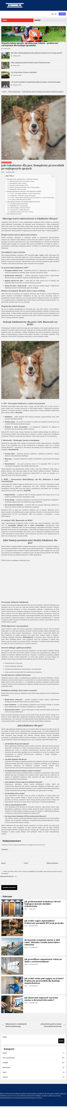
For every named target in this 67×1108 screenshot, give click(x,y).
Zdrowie (5, 1077)
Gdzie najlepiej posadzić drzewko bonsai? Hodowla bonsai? (30, 63)
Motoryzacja (6, 1067)
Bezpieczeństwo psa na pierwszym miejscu (22, 181)
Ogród (4, 1072)
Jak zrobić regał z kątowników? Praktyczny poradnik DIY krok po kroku (44, 921)
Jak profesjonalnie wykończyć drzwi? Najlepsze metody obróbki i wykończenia (42, 903)
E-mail (26, 863)
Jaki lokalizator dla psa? (14, 214)
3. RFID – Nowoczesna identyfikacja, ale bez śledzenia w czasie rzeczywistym (32, 198)
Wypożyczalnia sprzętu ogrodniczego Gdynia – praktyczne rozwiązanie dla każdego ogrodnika (29, 44)
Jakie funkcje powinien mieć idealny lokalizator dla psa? (23, 202)
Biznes (5, 1053)
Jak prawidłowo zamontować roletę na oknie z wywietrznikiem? (43, 960)
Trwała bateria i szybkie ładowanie (19, 210)
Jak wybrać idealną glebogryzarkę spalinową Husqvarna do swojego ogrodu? (36, 53)
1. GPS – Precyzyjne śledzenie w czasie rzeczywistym (25, 193)
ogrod (4, 20)
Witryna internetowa (52, 863)
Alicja (2, 172)
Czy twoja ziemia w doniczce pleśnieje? (24, 72)
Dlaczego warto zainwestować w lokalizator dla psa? (22, 179)
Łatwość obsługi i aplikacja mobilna (20, 208)
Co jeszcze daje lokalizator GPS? (19, 185)
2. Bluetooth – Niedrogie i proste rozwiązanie (23, 196)
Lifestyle (5, 1063)
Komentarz (5, 849)
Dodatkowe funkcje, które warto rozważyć (21, 212)
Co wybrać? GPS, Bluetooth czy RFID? (20, 200)
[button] (52, 176)
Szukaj (5, 1037)
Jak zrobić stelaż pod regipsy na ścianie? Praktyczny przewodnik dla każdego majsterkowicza (44, 980)
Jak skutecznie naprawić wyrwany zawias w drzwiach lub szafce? (41, 998)
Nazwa (3, 863)
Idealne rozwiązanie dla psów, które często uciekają (24, 187)
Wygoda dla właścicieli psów (18, 189)
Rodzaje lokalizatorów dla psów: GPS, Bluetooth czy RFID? (24, 191)
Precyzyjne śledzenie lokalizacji (19, 204)
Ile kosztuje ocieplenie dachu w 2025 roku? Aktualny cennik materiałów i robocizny (42, 942)
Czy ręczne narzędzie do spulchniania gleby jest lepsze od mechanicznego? (36, 82)
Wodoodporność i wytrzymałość (19, 206)
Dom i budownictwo (9, 1058)
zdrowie (37, 20)
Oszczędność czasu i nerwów (18, 183)
